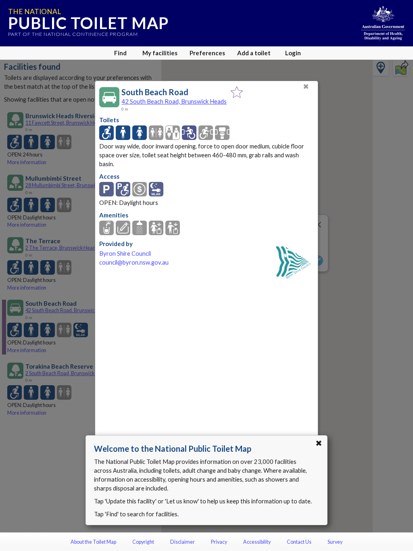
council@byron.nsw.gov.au (134, 262)
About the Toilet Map (93, 542)
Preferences (207, 52)
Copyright (143, 542)
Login (293, 52)
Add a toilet (254, 52)
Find (120, 52)
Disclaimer (182, 542)
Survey (334, 542)
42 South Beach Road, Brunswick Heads (174, 101)
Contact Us (299, 542)
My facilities (159, 52)
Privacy (219, 542)
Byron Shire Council (125, 253)
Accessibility (257, 542)
